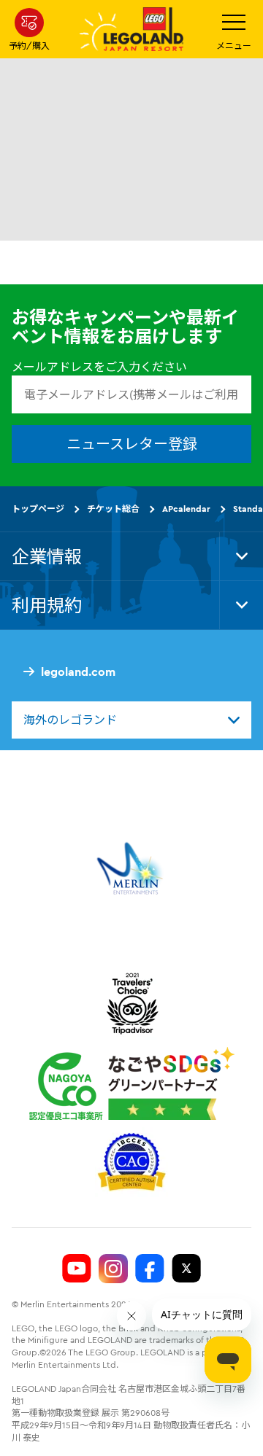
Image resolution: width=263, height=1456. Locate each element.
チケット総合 (113, 508)
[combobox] (131, 719)
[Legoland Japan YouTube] (76, 1268)
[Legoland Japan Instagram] (113, 1268)
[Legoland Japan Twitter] (186, 1268)
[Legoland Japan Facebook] (149, 1268)
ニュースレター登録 (131, 444)
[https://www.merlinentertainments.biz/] (131, 868)
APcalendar (186, 508)
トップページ (38, 508)
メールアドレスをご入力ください (99, 366)
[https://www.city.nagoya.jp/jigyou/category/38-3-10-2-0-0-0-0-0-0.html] (132, 1083)
